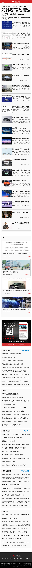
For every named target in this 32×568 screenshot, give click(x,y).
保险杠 (22, 122)
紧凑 (19, 133)
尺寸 (24, 174)
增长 (15, 88)
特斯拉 (13, 205)
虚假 (29, 23)
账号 (26, 46)
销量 (25, 88)
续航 (14, 152)
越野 (15, 122)
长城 (22, 48)
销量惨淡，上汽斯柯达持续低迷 (11, 485)
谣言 (17, 98)
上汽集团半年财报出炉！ (9, 404)
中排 (24, 152)
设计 (13, 67)
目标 (20, 110)
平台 (15, 48)
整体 (19, 70)
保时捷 (13, 87)
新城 (16, 108)
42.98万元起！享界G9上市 (20, 65)
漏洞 (24, 37)
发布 (17, 205)
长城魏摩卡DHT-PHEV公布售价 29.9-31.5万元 (15, 377)
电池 (26, 130)
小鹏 (15, 26)
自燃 (25, 205)
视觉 (24, 142)
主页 (9, 6)
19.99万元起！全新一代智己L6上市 (12, 437)
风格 (24, 121)
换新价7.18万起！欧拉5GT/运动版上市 (13, 411)
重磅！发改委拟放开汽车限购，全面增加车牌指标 (17, 514)
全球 (19, 88)
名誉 (14, 47)
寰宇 (29, 67)
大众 (13, 183)
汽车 (17, 25)
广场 (22, 88)
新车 (17, 68)
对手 (20, 185)
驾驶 (13, 97)
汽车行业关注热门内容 (19, 6)
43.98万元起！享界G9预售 (20, 117)
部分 (29, 172)
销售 (24, 87)
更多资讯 (26, 431)
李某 (24, 25)
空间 (21, 109)
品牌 (27, 87)
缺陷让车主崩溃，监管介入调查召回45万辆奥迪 (16, 474)
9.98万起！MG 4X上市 (19, 128)
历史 (24, 89)
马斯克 (21, 205)
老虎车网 (12, 558)
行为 (26, 23)
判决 (17, 100)
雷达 (17, 184)
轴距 (27, 142)
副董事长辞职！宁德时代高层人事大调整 (14, 371)
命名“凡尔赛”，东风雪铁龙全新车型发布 (14, 545)
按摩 (22, 154)
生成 (27, 25)
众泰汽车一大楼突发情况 (10, 272)
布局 (20, 130)
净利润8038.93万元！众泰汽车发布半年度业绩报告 (17, 401)
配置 (17, 152)
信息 (27, 47)
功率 (29, 119)
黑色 (20, 131)
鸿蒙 (20, 68)
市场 (17, 87)
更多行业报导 (25, 471)
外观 (19, 196)
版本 (20, 142)
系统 (24, 98)
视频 (16, 23)
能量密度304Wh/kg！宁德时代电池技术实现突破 (17, 309)
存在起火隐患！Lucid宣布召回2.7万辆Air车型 (15, 444)
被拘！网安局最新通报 (19, 96)
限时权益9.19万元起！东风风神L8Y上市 (14, 448)
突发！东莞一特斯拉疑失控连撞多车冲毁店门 (15, 542)
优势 (27, 184)
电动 (17, 89)
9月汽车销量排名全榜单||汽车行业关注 (13, 495)
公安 (20, 23)
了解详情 (29, 256)
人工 (19, 26)
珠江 (20, 108)
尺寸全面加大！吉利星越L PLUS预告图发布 (15, 418)
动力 (15, 70)
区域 (26, 108)
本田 (22, 164)
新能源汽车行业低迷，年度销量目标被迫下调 (15, 491)
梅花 (29, 108)
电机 (22, 70)
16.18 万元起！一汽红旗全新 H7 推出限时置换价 (16, 434)
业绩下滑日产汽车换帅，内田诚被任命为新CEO (16, 502)
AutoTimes (16, 560)
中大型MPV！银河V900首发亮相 (11, 353)
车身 (19, 154)
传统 (20, 174)
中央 (22, 133)
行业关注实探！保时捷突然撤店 (21, 86)
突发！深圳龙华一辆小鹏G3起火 (22, 212)
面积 (24, 110)
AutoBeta (27, 558)
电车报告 (20, 558)
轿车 (26, 193)
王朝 (14, 174)
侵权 (29, 46)
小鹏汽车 (21, 59)
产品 (27, 68)
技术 (13, 23)
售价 (16, 172)
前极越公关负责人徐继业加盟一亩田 (12, 360)
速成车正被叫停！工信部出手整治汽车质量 (14, 421)
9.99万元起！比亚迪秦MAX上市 (22, 138)
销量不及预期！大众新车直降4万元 (12, 538)
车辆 (14, 98)
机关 (14, 25)
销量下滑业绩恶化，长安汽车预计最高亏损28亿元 (17, 498)
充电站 (25, 35)
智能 (26, 97)
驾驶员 (27, 98)
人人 (22, 228)
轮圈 (23, 67)
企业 (20, 46)
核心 (17, 110)
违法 (17, 37)
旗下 (22, 196)
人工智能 (23, 26)
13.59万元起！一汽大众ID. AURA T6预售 (14, 407)
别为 (26, 67)
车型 (20, 67)
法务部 (21, 35)
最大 (24, 68)
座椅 (14, 68)
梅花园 (14, 109)
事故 (20, 97)
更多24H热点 (25, 350)
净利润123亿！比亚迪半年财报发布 (12, 397)
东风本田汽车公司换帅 (8, 357)
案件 (26, 34)
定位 (23, 140)
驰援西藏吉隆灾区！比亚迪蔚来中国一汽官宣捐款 (17, 414)
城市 (16, 185)
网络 (23, 23)
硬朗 (19, 122)
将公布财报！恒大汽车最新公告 (11, 425)
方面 (16, 67)
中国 (21, 87)
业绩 (20, 89)
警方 (20, 25)
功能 (14, 131)
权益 (20, 37)
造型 (23, 119)
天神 (20, 152)
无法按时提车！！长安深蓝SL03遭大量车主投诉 (16, 367)
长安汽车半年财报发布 (8, 441)
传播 (14, 100)
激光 (26, 183)
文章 (20, 98)
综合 (24, 195)
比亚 (20, 47)
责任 (29, 97)
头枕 (15, 154)
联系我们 (5, 558)
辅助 (27, 131)
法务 (17, 35)
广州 (14, 89)
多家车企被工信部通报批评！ (10, 394)
